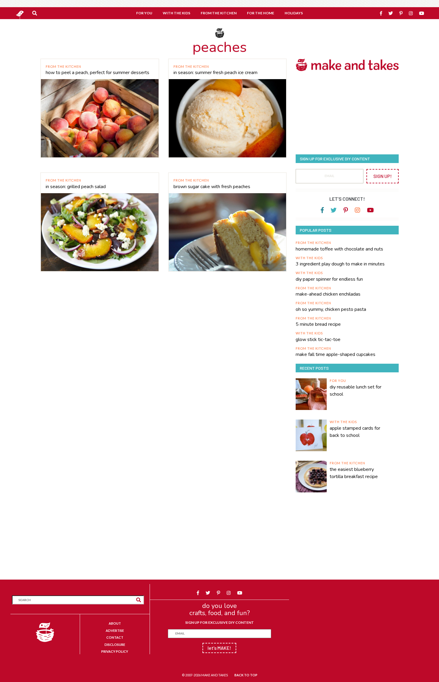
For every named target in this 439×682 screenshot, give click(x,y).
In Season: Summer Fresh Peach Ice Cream (215, 72)
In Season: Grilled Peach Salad (76, 186)
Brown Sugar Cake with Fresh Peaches (212, 186)
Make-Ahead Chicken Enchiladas (328, 294)
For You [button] (144, 13)
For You (338, 381)
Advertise (115, 630)
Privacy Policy (114, 651)
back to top (245, 675)
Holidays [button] (294, 13)
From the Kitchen (63, 66)
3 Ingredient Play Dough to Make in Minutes (340, 264)
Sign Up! (382, 176)
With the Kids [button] (176, 13)
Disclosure (115, 644)
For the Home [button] (260, 13)
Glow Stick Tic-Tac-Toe (318, 339)
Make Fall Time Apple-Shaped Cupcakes (335, 354)
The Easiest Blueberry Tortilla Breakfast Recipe (354, 473)
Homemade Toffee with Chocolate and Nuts (339, 249)
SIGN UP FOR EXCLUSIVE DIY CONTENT (219, 622)
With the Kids (309, 258)
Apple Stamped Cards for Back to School (355, 432)
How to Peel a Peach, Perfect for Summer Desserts (97, 72)
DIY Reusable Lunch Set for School (355, 390)
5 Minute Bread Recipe (318, 324)
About (115, 623)
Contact (114, 637)
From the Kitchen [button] (219, 13)
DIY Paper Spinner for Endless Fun (329, 279)
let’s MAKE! (219, 648)
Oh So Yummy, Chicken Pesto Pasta (331, 309)
